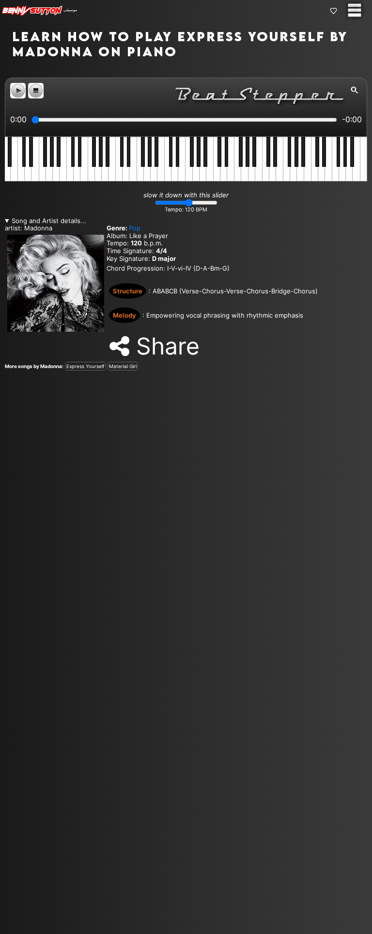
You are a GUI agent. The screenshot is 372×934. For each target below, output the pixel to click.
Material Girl (123, 366)
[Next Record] (364, 467)
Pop (134, 228)
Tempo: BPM (186, 210)
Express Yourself (85, 366)
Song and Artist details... (49, 221)
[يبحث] (354, 90)
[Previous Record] (7, 467)
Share (164, 346)
